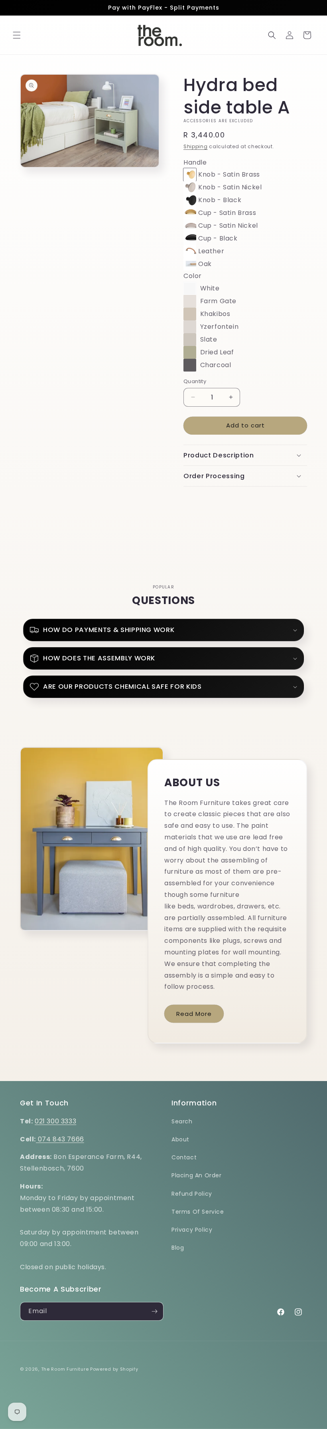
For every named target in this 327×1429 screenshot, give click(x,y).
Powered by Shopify (114, 1369)
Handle (195, 162)
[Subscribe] (154, 1311)
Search (182, 1121)
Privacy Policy (191, 1230)
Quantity (194, 381)
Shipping (195, 146)
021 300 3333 (55, 1121)
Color (192, 275)
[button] (17, 35)
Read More (194, 1014)
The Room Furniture (65, 1369)
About (180, 1139)
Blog (177, 1248)
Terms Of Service (197, 1212)
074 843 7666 (60, 1139)
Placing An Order (196, 1175)
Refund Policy (191, 1194)
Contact (184, 1157)
